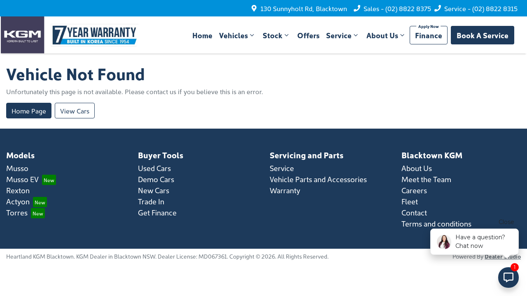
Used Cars (154, 168)
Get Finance (157, 212)
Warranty (285, 190)
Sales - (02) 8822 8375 (397, 8)
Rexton (18, 190)
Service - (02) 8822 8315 (481, 8)
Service (339, 35)
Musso (17, 168)
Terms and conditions (436, 223)
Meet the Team (426, 179)
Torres (17, 212)
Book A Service (482, 35)
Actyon (18, 201)
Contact (414, 212)
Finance (428, 35)
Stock (272, 35)
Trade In (151, 201)
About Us (382, 35)
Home (202, 35)
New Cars (153, 190)
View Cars (74, 110)
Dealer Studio (503, 256)
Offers (308, 35)
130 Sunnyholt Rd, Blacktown (304, 8)
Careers (414, 190)
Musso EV (22, 179)
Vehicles (233, 35)
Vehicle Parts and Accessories (318, 179)
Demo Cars (156, 179)
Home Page (29, 110)
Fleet (409, 201)
